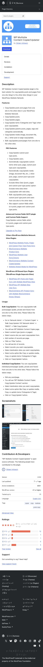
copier (27, 503)
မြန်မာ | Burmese (13, 636)
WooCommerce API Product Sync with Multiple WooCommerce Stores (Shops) (21, 294)
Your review (6, 549)
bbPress (6, 623)
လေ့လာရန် (5, 599)
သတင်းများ (5, 580)
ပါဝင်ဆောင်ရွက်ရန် (29, 599)
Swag (25, 610)
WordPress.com (9, 616)
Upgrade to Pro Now (14, 231)
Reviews (7, 62)
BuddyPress (7, 627)
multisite (37, 503)
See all (38, 549)
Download (6, 49)
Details (6, 57)
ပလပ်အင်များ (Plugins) (30, 583)
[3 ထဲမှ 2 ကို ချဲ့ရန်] (38, 407)
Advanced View (8, 513)
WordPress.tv (8, 610)
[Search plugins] (23, 16)
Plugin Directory (7, 9)
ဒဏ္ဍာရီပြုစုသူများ (8, 606)
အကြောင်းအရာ (6, 576)
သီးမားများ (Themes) (28, 580)
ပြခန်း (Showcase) (29, 576)
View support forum (9, 564)
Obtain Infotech (22, 43)
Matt (5, 620)
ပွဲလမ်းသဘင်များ (28, 603)
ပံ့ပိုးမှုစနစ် (7, 603)
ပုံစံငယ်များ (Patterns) (30, 587)
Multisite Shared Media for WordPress (23, 267)
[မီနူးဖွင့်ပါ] (40, 3)
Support (7, 77)
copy (32, 503)
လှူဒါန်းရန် (27, 606)
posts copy (37, 507)
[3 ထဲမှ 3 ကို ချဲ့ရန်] (38, 425)
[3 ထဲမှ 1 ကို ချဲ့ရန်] (18, 407)
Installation (8, 67)
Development (9, 72)
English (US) (37, 498)
